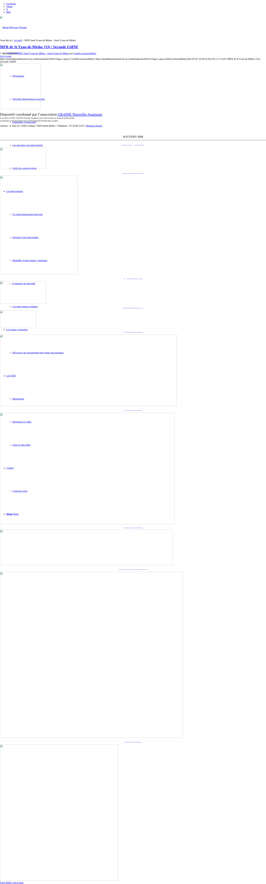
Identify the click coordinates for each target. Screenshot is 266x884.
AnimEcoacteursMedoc (84, 53)
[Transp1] (20, 108)
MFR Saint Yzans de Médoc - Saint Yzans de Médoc (43, 53)
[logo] (13, 27)
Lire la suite (5, 56)
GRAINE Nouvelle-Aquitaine (80, 114)
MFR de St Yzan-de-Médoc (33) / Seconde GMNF (39, 47)
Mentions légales (94, 126)
